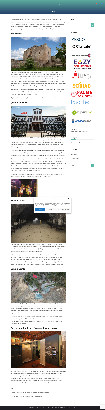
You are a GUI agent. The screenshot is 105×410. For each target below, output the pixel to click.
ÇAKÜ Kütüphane (64, 408)
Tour (90, 4)
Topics (39, 4)
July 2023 (74, 154)
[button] (69, 199)
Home (13, 4)
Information (29, 4)
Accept (40, 209)
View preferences (63, 209)
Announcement (75, 143)
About (21, 4)
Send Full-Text (49, 4)
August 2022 (75, 158)
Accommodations (80, 4)
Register (69, 4)
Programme (60, 4)
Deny (50, 209)
